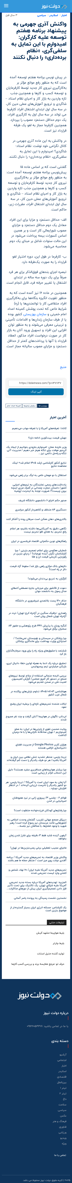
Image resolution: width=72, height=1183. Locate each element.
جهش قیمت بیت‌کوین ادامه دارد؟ (47, 438)
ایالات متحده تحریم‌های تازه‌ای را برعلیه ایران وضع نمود (38, 705)
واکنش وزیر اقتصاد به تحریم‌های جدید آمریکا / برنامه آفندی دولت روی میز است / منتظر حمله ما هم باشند (36, 859)
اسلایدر (53, 15)
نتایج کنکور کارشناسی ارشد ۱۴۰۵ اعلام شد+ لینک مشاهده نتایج (39, 464)
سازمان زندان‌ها (29, 405)
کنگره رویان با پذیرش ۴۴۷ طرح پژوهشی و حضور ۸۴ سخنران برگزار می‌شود (37, 627)
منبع (63, 367)
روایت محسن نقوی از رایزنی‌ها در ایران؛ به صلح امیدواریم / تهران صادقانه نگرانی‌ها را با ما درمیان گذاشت (39, 732)
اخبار (64, 15)
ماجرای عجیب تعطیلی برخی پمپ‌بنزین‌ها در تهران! (38, 848)
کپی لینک (36, 392)
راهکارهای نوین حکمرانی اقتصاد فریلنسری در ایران (38, 541)
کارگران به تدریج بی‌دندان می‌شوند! (47, 578)
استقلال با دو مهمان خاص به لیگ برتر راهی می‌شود (37, 475)
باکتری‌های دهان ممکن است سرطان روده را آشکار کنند (36, 519)
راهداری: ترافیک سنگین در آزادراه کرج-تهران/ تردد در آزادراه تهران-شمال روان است (37, 614)
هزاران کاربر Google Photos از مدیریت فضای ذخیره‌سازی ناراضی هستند (41, 746)
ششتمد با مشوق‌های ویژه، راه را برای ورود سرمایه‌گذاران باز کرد (36, 652)
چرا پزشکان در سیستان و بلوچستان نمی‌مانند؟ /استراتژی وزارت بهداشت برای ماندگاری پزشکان (39, 640)
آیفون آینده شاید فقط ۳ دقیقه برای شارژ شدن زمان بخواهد (37, 837)
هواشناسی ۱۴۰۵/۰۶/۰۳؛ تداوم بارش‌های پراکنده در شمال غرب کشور (38, 693)
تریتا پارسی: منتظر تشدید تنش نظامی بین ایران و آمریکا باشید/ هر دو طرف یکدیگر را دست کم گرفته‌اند (36, 758)
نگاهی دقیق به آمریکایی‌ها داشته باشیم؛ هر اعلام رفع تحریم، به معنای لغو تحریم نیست (38, 530)
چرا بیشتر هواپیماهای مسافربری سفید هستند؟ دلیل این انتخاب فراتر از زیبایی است (37, 771)
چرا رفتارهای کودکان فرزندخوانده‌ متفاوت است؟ (40, 810)
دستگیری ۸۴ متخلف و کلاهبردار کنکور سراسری (40, 510)
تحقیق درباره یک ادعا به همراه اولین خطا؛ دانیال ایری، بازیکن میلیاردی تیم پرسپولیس (36, 665)
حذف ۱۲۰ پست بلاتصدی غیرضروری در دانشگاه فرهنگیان (40, 602)
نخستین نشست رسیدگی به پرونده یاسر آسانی (40, 898)
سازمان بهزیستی (34, 314)
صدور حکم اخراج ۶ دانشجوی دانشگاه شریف (42, 500)
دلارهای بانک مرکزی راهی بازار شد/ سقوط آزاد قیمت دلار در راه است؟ (38, 568)
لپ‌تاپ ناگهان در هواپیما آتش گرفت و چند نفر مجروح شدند (36, 718)
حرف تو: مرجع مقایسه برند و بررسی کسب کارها (37, 964)
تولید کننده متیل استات (50, 953)
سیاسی (41, 15)
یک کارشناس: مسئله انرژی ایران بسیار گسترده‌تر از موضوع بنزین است (38, 909)
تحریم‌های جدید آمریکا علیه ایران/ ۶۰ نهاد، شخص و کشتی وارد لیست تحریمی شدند (37, 871)
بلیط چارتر (58, 943)
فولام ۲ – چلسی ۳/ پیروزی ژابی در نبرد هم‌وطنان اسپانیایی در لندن (39, 799)
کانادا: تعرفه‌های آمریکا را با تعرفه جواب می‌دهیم (39, 428)
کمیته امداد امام (14, 405)
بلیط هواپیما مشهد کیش (50, 933)
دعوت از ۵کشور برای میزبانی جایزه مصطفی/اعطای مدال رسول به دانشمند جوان (38, 589)
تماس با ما (60, 1155)
